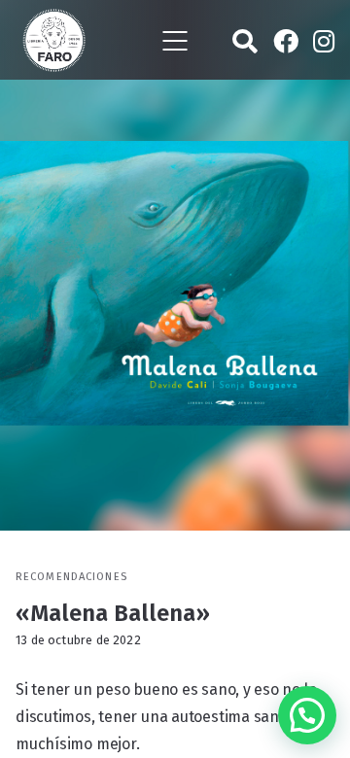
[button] (307, 715)
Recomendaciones (71, 576)
